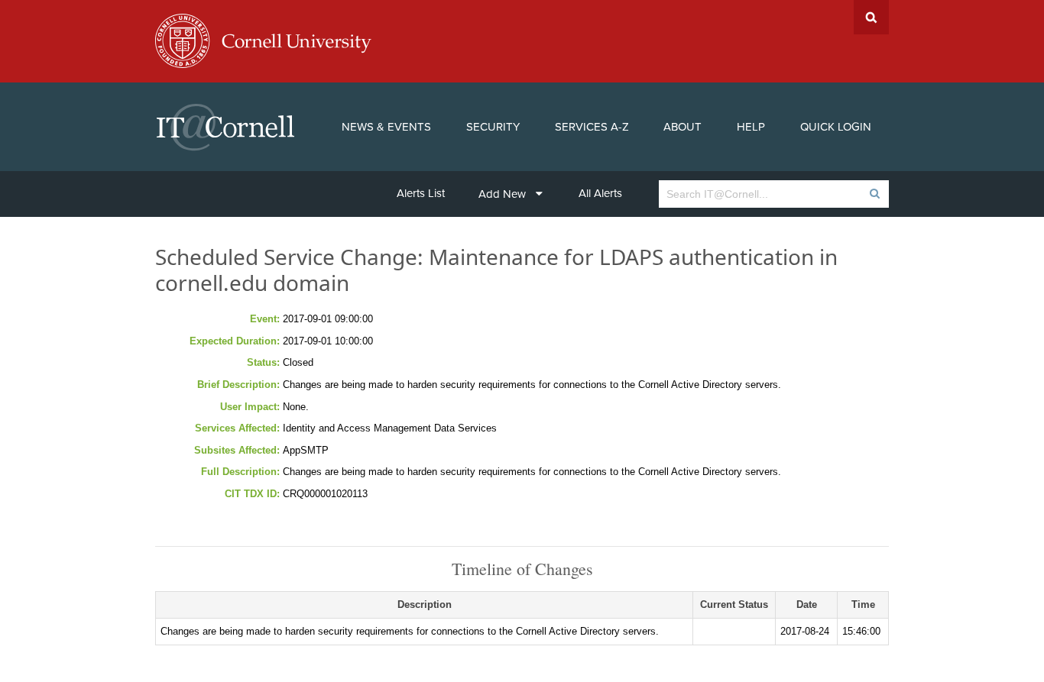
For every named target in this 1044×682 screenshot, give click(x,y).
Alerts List (421, 193)
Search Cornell (871, 17)
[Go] (874, 194)
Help (751, 127)
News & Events (386, 127)
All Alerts (600, 193)
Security (493, 127)
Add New (502, 194)
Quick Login (835, 127)
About (682, 127)
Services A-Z (592, 127)
